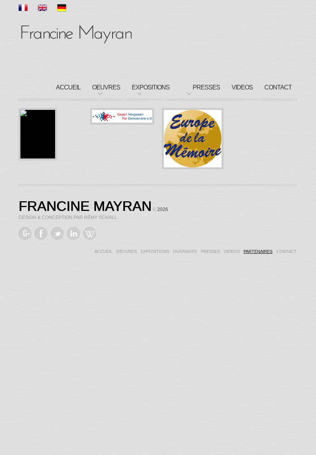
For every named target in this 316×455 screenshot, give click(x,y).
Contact (278, 87)
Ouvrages (185, 251)
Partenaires (258, 251)
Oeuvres (106, 87)
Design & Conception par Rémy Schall (67, 217)
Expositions (151, 87)
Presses (206, 87)
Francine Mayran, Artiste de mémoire (76, 32)
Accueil (68, 87)
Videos (242, 87)
